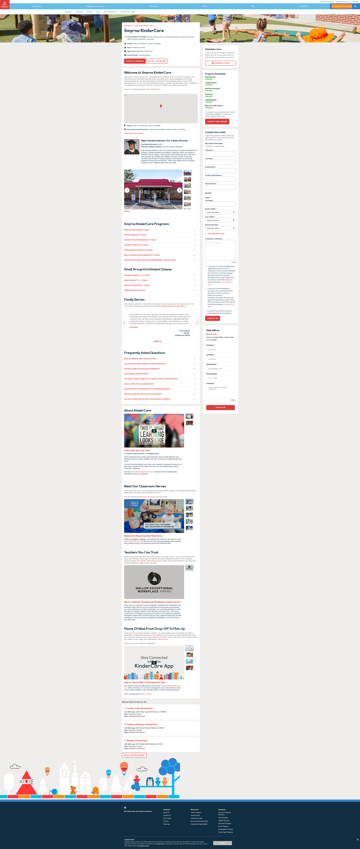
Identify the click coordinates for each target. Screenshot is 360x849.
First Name (209, 150)
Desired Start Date (211, 225)
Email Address (210, 167)
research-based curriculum (144, 472)
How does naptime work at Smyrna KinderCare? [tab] (142, 369)
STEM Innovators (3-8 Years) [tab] (134, 290)
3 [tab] (158, 341)
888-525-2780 (211, 334)
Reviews (89, 12)
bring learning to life (142, 497)
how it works (146, 694)
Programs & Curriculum (95, 6)
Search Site (355, 7)
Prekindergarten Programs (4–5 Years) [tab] (138, 250)
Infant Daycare (223, 817)
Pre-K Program (223, 826)
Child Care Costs (196, 818)
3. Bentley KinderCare (135, 740)
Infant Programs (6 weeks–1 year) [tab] (136, 230)
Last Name (209, 158)
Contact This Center (127, 12)
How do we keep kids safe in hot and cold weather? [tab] (143, 394)
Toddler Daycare (223, 820)
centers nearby (340, 6)
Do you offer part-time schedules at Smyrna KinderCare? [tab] (145, 364)
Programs (79, 12)
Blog (253, 6)
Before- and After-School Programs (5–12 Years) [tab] (142, 255)
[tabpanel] (161, 324)
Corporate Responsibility (199, 824)
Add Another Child (216, 233)
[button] (161, 107)
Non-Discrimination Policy (199, 821)
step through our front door (157, 637)
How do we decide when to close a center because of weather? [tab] (147, 399)
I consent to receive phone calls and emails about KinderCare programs (219, 312)
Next (180, 190)
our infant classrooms (134, 541)
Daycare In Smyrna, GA (143, 25)
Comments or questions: (214, 239)
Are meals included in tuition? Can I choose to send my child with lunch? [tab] (151, 379)
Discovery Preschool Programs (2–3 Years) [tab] (140, 240)
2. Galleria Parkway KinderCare (140, 724)
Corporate (166, 824)
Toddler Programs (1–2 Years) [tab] (135, 235)
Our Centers (37, 6)
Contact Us (303, 6)
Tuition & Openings (135, 61)
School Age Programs (225, 832)
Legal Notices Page (143, 845)
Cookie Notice (160, 844)
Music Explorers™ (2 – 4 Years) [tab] (135, 280)
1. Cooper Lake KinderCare (138, 708)
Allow (223, 843)
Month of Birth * (210, 209)
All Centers (128, 25)
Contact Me (212, 318)
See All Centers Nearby (134, 755)
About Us (166, 812)
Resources (153, 6)
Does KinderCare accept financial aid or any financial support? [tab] (147, 389)
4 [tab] (160, 341)
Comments (210, 383)
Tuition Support (196, 812)
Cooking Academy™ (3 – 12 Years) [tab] (137, 275)
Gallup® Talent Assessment (150, 561)
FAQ (98, 12)
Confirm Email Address (213, 175)
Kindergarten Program (225, 829)
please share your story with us (174, 306)
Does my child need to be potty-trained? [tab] (139, 384)
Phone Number (210, 183)
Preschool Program (224, 823)
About (204, 6)
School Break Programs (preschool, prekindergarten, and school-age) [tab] (150, 260)
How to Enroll (195, 815)
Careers (166, 821)
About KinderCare (110, 12)
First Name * (209, 200)
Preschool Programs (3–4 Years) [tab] (136, 245)
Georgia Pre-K (155, 89)
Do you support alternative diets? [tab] (136, 374)
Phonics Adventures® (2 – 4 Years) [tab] (137, 285)
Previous (128, 190)
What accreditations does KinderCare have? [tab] (140, 359)
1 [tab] (155, 341)
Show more (134, 327)
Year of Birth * (210, 217)
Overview (68, 12)
